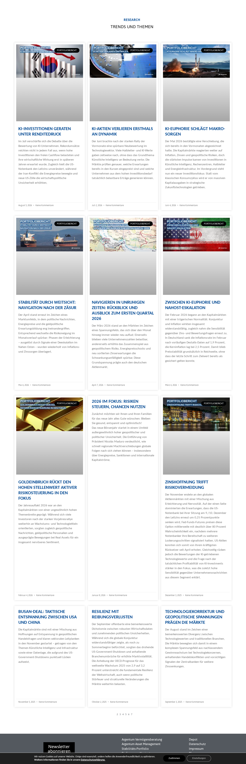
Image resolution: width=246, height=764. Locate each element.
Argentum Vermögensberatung (142, 739)
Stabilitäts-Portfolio (135, 748)
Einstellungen (199, 758)
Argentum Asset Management (141, 744)
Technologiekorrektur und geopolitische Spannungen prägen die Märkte (194, 617)
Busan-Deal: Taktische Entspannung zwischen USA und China (47, 617)
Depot (193, 739)
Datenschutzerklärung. (93, 760)
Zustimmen (174, 758)
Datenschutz (197, 744)
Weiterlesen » (26, 190)
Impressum (196, 748)
